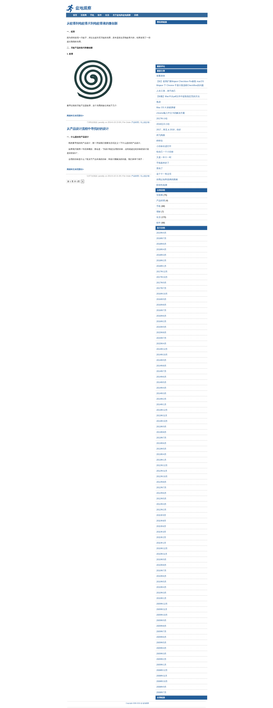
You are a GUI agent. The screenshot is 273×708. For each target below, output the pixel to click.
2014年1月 (161, 404)
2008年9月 (161, 687)
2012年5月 (161, 498)
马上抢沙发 (145, 122)
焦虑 (158, 102)
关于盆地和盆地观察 (122, 15)
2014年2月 (161, 399)
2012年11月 (161, 471)
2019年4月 (161, 233)
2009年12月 (161, 604)
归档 (136, 15)
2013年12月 (161, 410)
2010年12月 (161, 548)
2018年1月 (161, 266)
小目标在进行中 (163, 146)
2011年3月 (161, 532)
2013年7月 (161, 437)
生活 (107, 15)
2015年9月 (161, 327)
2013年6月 (161, 443)
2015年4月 (161, 343)
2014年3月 (161, 393)
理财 (158, 211)
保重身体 (160, 76)
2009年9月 (161, 620)
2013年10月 (161, 421)
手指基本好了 (162, 163)
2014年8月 (161, 365)
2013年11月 (161, 415)
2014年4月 (161, 388)
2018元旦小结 (162, 124)
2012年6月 (161, 493)
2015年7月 (161, 338)
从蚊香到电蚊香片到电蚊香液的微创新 (92, 23)
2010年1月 (161, 598)
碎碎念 (159, 140)
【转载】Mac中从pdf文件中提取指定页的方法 (178, 96)
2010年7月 (161, 570)
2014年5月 (161, 382)
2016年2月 (161, 321)
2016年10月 (161, 293)
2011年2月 (161, 537)
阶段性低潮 (161, 185)
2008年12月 (161, 670)
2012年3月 (161, 504)
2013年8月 (161, 432)
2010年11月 (161, 554)
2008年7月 (161, 692)
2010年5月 (161, 581)
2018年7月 (161, 238)
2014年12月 (161, 349)
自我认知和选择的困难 (167, 179)
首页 (75, 15)
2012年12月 (161, 465)
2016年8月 (161, 305)
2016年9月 (161, 299)
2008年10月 (161, 681)
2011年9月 (161, 515)
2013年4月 (161, 454)
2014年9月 (161, 360)
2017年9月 (161, 282)
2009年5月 (161, 642)
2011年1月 (161, 543)
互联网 (84, 15)
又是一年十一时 (163, 157)
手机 (92, 15)
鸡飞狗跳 (160, 135)
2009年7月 (161, 631)
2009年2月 (161, 659)
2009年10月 (161, 615)
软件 (100, 15)
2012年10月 (161, 476)
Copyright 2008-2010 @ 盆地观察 (137, 703)
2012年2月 (161, 509)
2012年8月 (161, 482)
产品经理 (135, 122)
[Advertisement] (179, 44)
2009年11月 (161, 609)
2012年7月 (161, 487)
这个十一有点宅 (163, 174)
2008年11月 (161, 675)
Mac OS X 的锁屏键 (165, 107)
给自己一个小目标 (164, 151)
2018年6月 (161, 244)
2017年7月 (161, 288)
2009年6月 (161, 637)
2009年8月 (161, 626)
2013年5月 (161, 448)
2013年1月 (161, 460)
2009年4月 (161, 648)
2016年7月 (161, 310)
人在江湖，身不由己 (166, 91)
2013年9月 (161, 426)
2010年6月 (161, 576)
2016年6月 (161, 316)
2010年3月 (161, 592)
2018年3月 (161, 255)
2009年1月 (161, 664)
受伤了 (159, 168)
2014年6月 (161, 377)
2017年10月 (161, 277)
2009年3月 (161, 653)
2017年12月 (161, 271)
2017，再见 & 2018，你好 (168, 129)
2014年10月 (161, 354)
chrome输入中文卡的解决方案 (170, 113)
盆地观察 (83, 8)
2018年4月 (161, 249)
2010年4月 (161, 587)
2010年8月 (161, 565)
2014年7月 (161, 371)
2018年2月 (161, 260)
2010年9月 (161, 559)
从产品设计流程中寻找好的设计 (88, 128)
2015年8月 (161, 332)
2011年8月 (161, 520)
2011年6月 (161, 526)
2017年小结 (161, 118)
